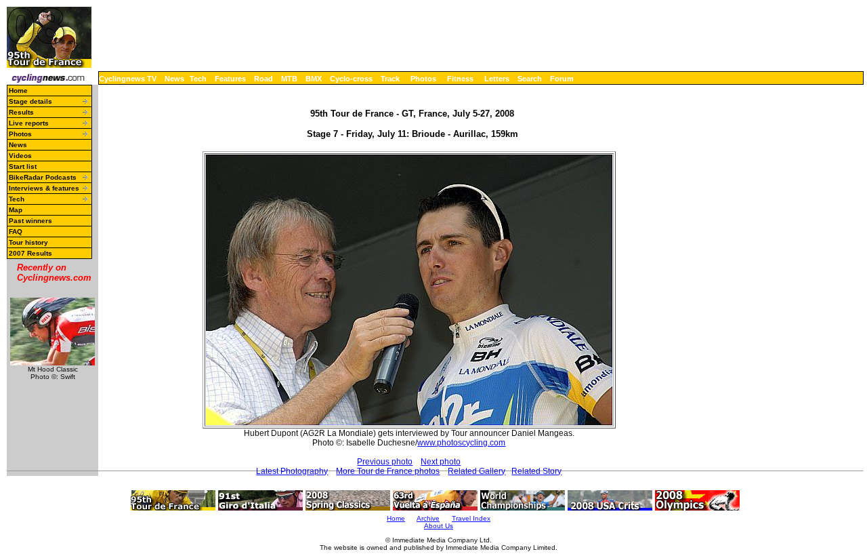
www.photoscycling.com (461, 442)
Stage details (30, 101)
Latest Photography (292, 471)
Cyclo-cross (351, 79)
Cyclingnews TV (127, 79)
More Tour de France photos (388, 471)
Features (230, 79)
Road (263, 79)
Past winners (30, 220)
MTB (289, 79)
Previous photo (385, 461)
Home (18, 90)
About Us (438, 526)
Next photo (441, 461)
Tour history (28, 242)
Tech (198, 79)
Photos (423, 79)
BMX (313, 79)
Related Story (536, 471)
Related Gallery (476, 471)
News (174, 79)
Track (390, 79)
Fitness (460, 79)
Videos (20, 155)
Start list (23, 166)
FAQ (15, 231)
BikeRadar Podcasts (43, 177)
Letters (496, 79)
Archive (428, 518)
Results (21, 112)
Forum (562, 79)
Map (15, 210)
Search (529, 79)
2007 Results (30, 253)
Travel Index (471, 518)
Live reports (29, 123)
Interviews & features (44, 188)
